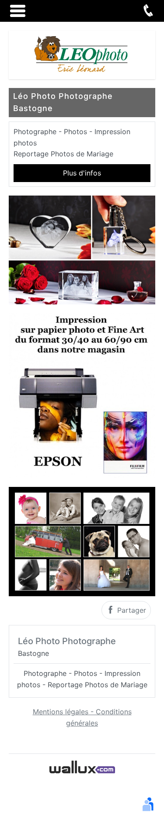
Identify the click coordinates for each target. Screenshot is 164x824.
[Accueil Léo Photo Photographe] (82, 54)
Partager (130, 610)
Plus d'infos (82, 173)
